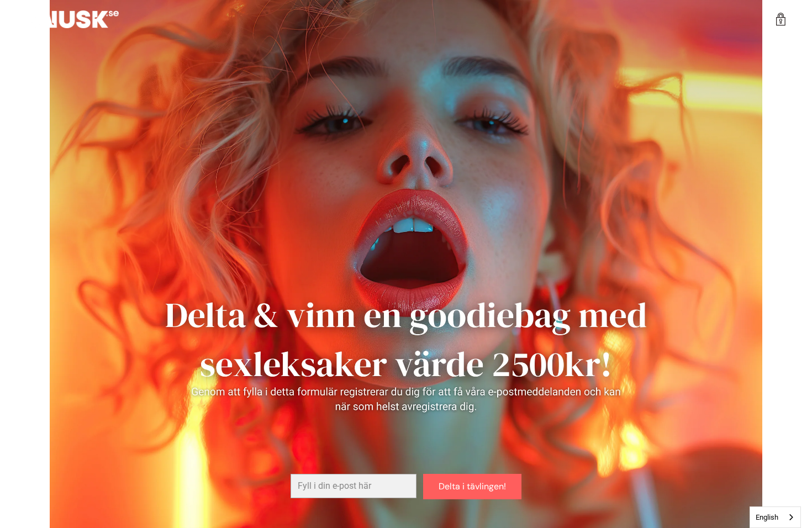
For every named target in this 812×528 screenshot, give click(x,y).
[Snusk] (72, 19)
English (767, 517)
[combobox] (775, 517)
